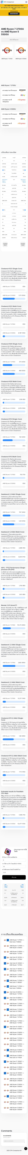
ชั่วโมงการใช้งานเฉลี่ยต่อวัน (9, 857)
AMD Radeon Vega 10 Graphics (4, 181)
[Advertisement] (14, 21)
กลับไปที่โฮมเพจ (14, 39)
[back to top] (25, 1148)
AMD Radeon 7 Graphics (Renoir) (23, 181)
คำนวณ (14, 877)
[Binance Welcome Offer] (14, 11)
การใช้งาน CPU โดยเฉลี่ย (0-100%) (11, 863)
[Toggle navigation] (26, 2)
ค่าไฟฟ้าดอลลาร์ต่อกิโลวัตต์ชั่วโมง (11, 869)
